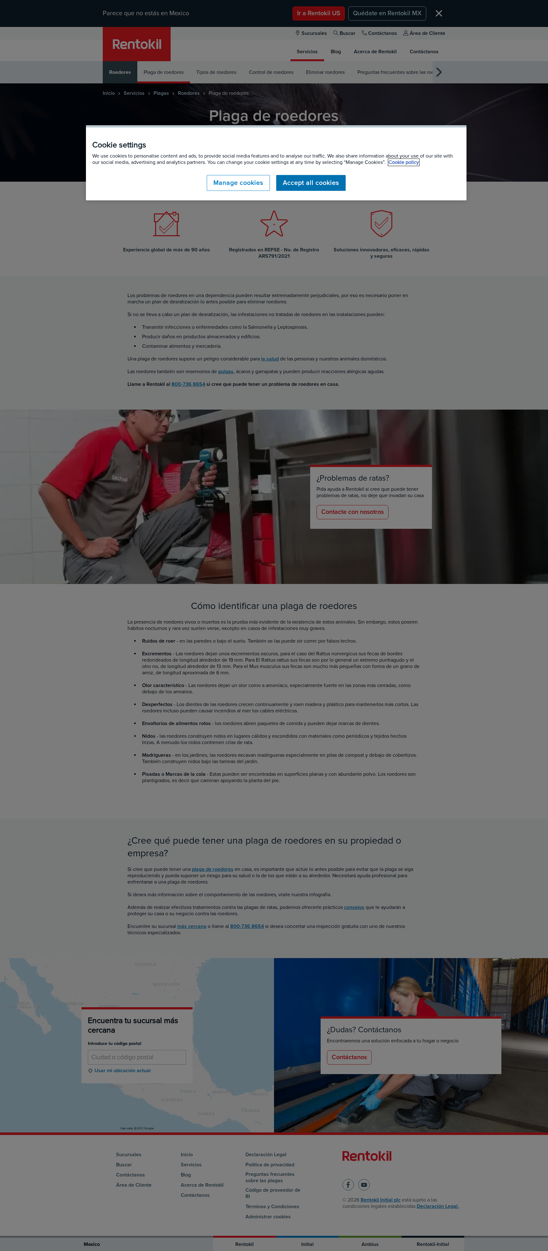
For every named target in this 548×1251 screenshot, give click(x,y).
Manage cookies (238, 183)
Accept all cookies (311, 183)
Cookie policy (403, 162)
